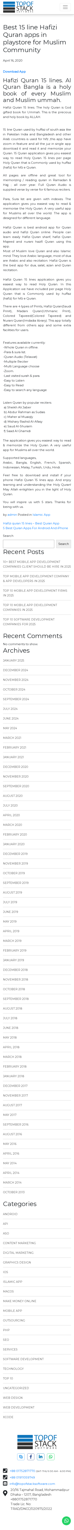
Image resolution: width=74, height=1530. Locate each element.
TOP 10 (8, 1378)
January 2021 (13, 757)
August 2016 (12, 1134)
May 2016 (9, 1144)
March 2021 (12, 738)
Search (8, 536)
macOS (8, 1291)
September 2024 (16, 699)
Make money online (19, 1301)
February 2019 (14, 950)
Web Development (18, 1407)
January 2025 (13, 660)
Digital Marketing (18, 1253)
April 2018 (11, 1047)
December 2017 (15, 1086)
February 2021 (14, 747)
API (5, 1224)
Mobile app (12, 1311)
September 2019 (16, 883)
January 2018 (13, 1076)
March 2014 (12, 1182)
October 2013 (14, 1192)
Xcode (8, 1417)
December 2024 (15, 670)
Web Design (13, 1398)
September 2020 (16, 786)
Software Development (23, 1359)
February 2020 (15, 834)
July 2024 (10, 709)
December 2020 (15, 767)
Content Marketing (19, 1243)
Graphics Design (17, 1262)
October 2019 (14, 873)
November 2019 (15, 863)
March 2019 (12, 941)
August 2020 (13, 796)
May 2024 (10, 728)
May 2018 (10, 1037)
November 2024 (15, 680)
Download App (14, 71)
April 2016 (11, 1153)
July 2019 (10, 902)
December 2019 (15, 854)
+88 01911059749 (22, 1477)
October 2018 (14, 989)
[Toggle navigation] (65, 7)
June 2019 (10, 912)
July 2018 (10, 1018)
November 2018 (15, 979)
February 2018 (15, 1066)
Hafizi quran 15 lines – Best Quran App (31, 523)
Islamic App (41, 515)
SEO (6, 1340)
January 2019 (13, 960)
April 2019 (11, 931)
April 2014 (11, 1173)
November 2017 (15, 1095)
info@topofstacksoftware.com (32, 1484)
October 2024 (14, 689)
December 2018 (15, 970)
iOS (5, 1272)
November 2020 (16, 776)
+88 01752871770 (22, 1471)
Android (10, 1214)
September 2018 (16, 999)
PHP (6, 1330)
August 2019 (12, 892)
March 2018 (12, 1057)
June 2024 (11, 718)
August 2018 (12, 1008)
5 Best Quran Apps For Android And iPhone (35, 528)
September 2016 (15, 1124)
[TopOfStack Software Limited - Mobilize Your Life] (18, 7)
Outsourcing (14, 1320)
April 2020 (11, 815)
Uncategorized (16, 1388)
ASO (6, 1233)
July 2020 (10, 805)
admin (12, 515)
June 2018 (10, 1028)
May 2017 (10, 1115)
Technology (13, 1369)
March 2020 (12, 825)
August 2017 (12, 1105)
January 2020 (14, 844)
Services (10, 1349)
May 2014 (10, 1163)
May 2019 (10, 921)
